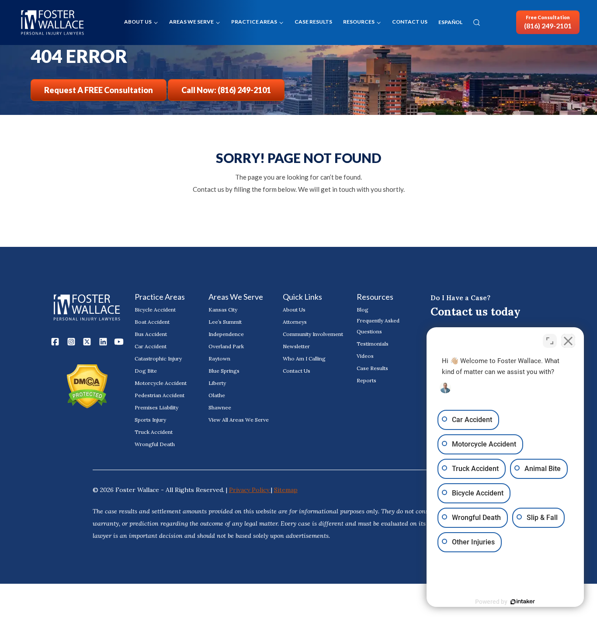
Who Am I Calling (304, 358)
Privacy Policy (250, 490)
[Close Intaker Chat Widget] (568, 341)
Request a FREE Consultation (98, 90)
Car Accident (151, 346)
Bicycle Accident (155, 309)
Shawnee (219, 407)
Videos (365, 356)
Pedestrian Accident (159, 395)
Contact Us (409, 21)
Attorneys (295, 322)
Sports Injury (150, 419)
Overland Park (226, 346)
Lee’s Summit (225, 322)
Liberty (217, 383)
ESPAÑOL (450, 22)
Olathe (216, 395)
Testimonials (373, 343)
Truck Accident (154, 432)
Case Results (313, 21)
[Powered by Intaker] (523, 601)
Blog (362, 309)
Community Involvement (313, 334)
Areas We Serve (191, 21)
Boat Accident (152, 322)
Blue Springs (223, 370)
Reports (366, 380)
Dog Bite (146, 370)
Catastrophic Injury (158, 358)
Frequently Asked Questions (378, 326)
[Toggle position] (550, 341)
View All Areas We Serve (238, 419)
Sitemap (286, 490)
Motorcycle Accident (161, 383)
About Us (138, 21)
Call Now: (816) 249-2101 (226, 90)
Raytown (219, 358)
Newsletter (296, 346)
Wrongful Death (155, 444)
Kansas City (222, 309)
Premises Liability (156, 407)
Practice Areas (254, 21)
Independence (226, 334)
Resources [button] (359, 21)
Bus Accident (151, 334)
